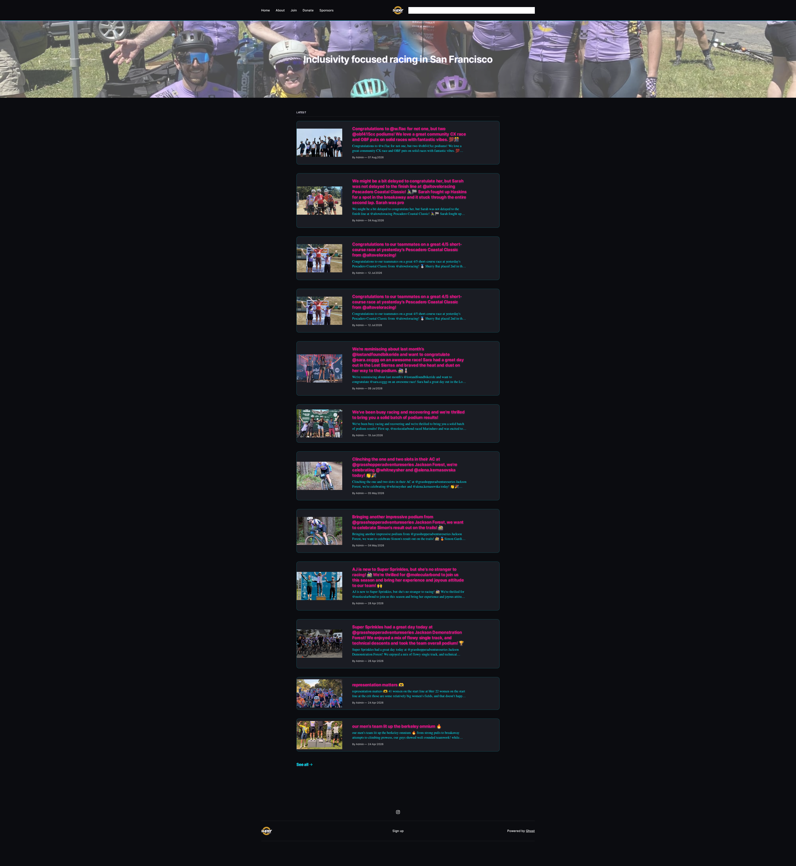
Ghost (530, 831)
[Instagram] (398, 812)
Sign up (398, 831)
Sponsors (326, 10)
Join (294, 10)
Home (265, 10)
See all (302, 764)
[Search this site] (532, 10)
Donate (308, 10)
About (280, 10)
